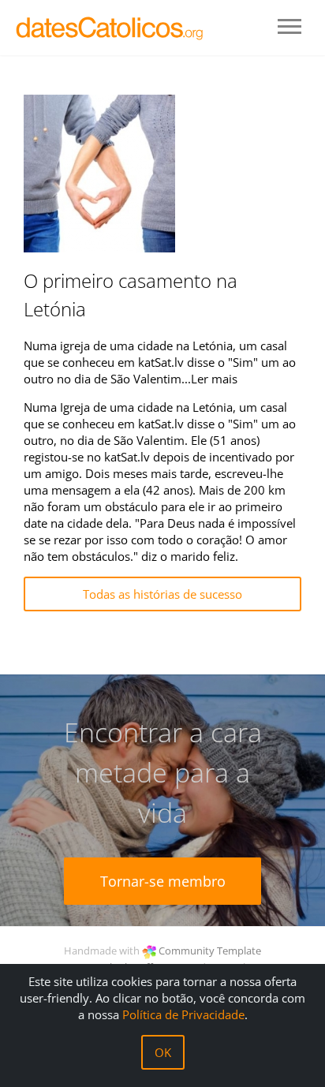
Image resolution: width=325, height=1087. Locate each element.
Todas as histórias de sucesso (162, 594)
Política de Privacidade (183, 1014)
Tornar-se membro (163, 881)
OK (163, 1052)
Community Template (210, 950)
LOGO (110, 27)
